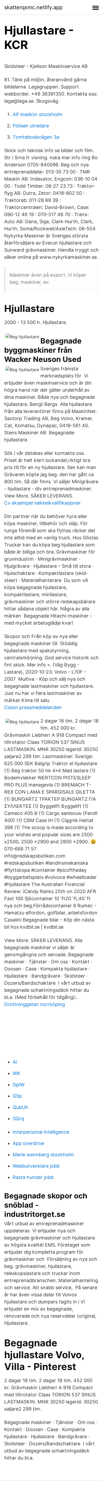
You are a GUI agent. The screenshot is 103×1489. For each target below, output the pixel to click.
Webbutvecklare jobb (36, 1166)
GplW (19, 1084)
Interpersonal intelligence (41, 1132)
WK (16, 1073)
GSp (17, 1096)
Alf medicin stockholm (37, 114)
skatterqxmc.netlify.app (33, 7)
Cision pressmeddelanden (33, 707)
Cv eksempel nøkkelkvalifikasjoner (42, 503)
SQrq (18, 1118)
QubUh (20, 1107)
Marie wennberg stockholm (43, 1154)
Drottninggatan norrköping (34, 1004)
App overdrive (28, 1143)
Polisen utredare (31, 125)
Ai (15, 1062)
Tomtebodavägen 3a (36, 137)
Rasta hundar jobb (33, 1177)
